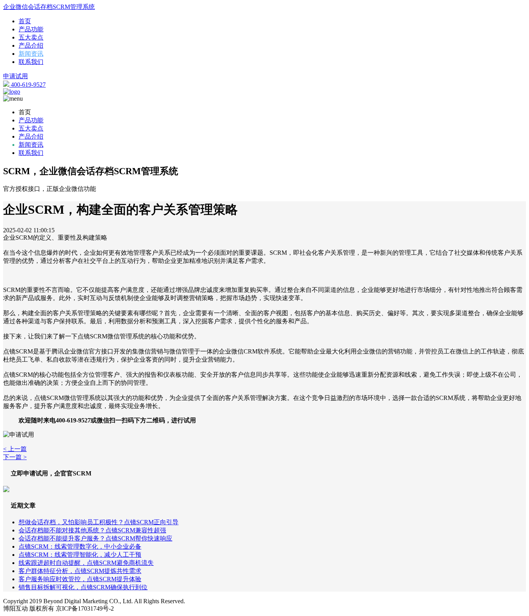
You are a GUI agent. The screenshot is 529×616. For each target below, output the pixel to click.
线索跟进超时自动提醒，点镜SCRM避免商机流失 (86, 562)
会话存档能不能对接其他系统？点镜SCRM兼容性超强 (92, 530)
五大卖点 (31, 37)
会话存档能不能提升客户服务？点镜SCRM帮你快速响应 (95, 538)
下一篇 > (15, 457)
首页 (25, 21)
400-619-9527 (27, 84)
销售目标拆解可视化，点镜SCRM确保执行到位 (83, 587)
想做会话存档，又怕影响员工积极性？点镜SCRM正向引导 (99, 522)
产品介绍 (31, 45)
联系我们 (31, 61)
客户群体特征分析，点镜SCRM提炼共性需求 (80, 571)
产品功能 (31, 29)
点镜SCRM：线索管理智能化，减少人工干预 (80, 554)
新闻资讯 (31, 53)
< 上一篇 (15, 449)
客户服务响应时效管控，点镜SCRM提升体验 (80, 579)
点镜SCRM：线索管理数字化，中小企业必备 (80, 546)
